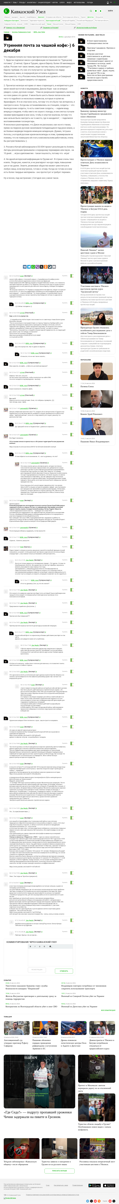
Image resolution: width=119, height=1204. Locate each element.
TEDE (21, 547)
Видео (69, 2)
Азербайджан (31, 17)
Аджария (15, 17)
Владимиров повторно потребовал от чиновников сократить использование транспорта (83, 987)
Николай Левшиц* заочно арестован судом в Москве (92, 251)
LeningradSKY (24, 408)
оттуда (22, 313)
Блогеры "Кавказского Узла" (21, 32)
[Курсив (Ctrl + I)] (35, 946)
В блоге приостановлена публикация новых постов (97, 41)
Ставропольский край (37, 24)
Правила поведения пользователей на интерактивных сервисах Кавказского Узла (52, 1195)
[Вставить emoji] (50, 946)
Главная (6, 32)
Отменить (64, 971)
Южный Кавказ (70, 24)
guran (22, 276)
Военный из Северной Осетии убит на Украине (82, 996)
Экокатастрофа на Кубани (86, 28)
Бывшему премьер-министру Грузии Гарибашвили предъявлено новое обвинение (96, 114)
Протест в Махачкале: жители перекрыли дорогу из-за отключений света (94, 1088)
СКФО (26, 24)
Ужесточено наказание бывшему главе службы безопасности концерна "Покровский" (27, 987)
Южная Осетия (58, 24)
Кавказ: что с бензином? (15, 28)
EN (114, 2)
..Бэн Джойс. (29, 560)
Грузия (83, 17)
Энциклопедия (44, 2)
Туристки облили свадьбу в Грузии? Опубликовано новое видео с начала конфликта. (94, 1127)
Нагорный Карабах (68, 20)
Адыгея (22, 17)
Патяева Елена (87, 386)
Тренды (22, 2)
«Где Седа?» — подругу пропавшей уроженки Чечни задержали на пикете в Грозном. (38, 1114)
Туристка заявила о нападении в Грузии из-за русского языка (56, 1163)
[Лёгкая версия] (108, 3)
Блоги (62, 2)
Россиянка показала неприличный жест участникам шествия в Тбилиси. (97, 1163)
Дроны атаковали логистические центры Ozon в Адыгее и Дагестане (73, 1043)
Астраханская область (53, 17)
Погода (90, 2)
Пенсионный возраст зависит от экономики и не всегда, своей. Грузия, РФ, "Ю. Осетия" (100, 63)
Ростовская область (102, 20)
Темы (15, 2)
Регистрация (36, 970)
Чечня (49, 24)
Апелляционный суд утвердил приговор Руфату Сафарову (16, 1043)
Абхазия (7, 17)
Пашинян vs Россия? (51, 28)
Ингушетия (99, 17)
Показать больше (59, 1171)
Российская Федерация (85, 20)
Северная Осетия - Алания (13, 24)
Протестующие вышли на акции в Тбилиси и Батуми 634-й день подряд (96, 209)
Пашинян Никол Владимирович (95, 441)
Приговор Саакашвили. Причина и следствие (101, 49)
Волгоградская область (71, 17)
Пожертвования (77, 1185)
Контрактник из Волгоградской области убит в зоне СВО (31, 1006)
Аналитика (31, 2)
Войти (110, 11)
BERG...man (29, 303)
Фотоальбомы (79, 2)
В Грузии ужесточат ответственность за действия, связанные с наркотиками (98, 56)
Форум (55, 2)
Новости (7, 2)
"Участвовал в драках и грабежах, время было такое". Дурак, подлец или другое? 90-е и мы (100, 70)
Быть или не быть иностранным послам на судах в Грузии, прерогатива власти (100, 77)
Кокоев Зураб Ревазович (91, 414)
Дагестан (90, 17)
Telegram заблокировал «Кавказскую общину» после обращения (20, 1163)
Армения (41, 17)
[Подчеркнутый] (39, 946)
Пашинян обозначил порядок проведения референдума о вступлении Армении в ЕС (44, 1044)
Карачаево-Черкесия (37, 20)
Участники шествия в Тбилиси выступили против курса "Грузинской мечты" (95, 289)
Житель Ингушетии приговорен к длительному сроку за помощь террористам (31, 997)
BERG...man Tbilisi (39, 32)
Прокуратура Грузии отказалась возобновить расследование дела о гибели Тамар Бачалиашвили (96, 330)
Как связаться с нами (61, 1185)
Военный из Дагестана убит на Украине (79, 1006)
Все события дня (108, 1010)
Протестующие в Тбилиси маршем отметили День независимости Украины (96, 162)
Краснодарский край (53, 20)
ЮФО (79, 24)
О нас (48, 1185)
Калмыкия (24, 20)
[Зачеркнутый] (44, 946)
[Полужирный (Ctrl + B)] (30, 946)
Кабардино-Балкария (11, 20)
